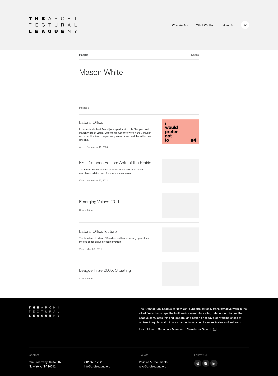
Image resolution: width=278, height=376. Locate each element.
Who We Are (180, 25)
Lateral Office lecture (98, 231)
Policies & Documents (153, 362)
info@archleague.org (97, 366)
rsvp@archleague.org (152, 366)
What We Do (204, 25)
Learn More (146, 329)
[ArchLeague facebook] (206, 364)
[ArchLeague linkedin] (214, 364)
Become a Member (170, 329)
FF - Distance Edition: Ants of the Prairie (115, 162)
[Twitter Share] (181, 55)
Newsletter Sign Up (200, 329)
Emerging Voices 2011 (99, 201)
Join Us (228, 25)
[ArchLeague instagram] (198, 364)
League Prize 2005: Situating (105, 270)
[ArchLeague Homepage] (53, 24)
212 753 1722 (93, 362)
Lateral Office (91, 122)
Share (195, 54)
